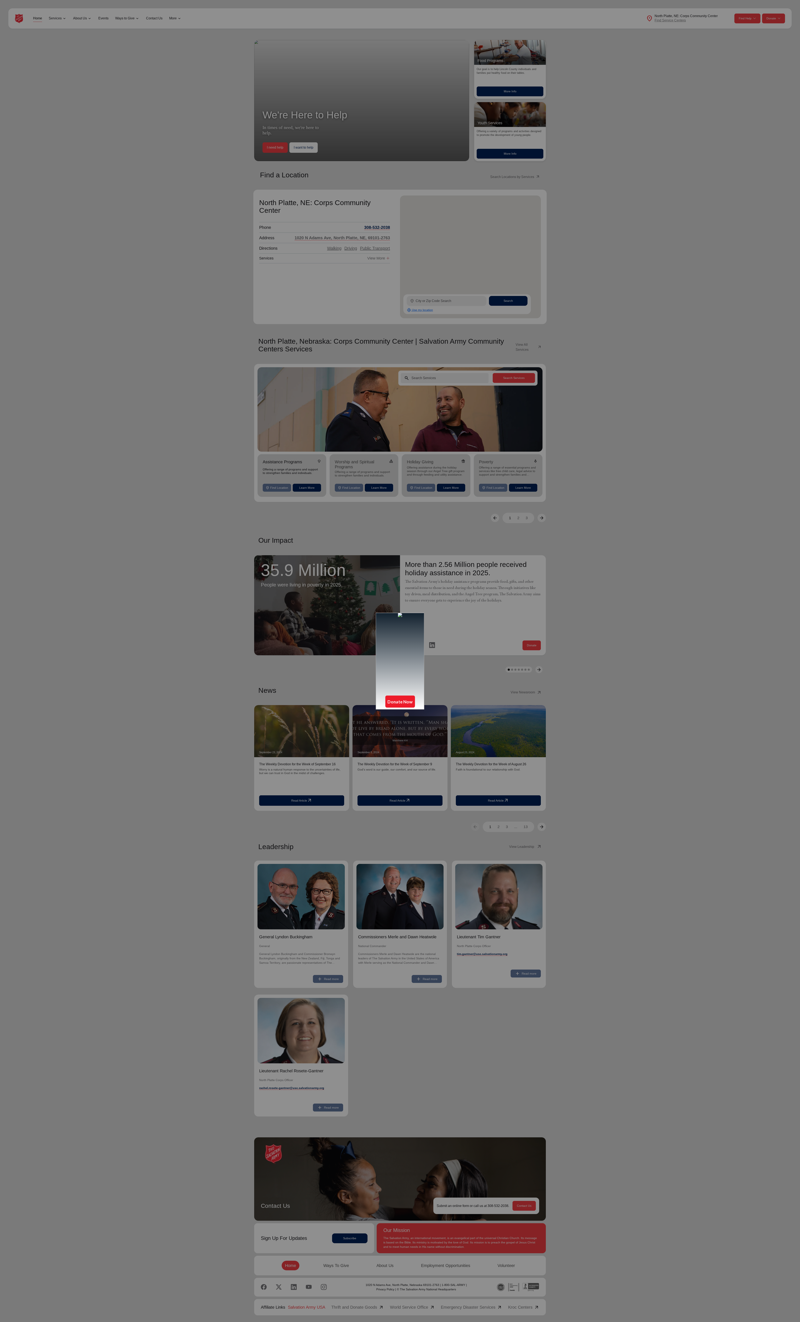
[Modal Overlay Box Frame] (400, 661)
